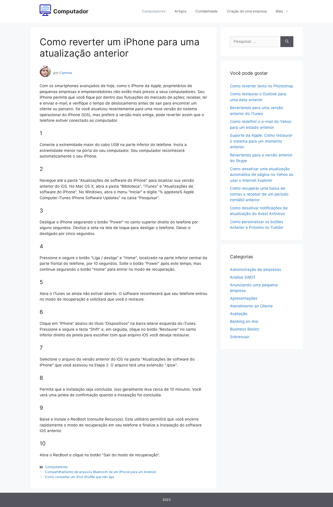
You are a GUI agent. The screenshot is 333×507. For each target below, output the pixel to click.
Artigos (180, 11)
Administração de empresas (255, 269)
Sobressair (239, 337)
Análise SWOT (243, 277)
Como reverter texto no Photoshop (261, 86)
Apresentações (243, 298)
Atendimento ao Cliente (251, 306)
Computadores (154, 11)
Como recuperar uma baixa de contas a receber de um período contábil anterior (259, 194)
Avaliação (238, 313)
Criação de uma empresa (247, 11)
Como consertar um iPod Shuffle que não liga (79, 477)
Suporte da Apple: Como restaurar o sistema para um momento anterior (261, 141)
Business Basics (244, 329)
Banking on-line (244, 321)
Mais (279, 11)
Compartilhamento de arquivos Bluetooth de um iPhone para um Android (100, 472)
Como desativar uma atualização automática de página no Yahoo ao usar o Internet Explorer (261, 175)
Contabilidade (206, 11)
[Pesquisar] (286, 41)
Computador (70, 11)
